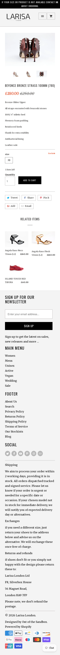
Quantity (10, 174)
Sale (7, 385)
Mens (8, 360)
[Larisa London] (18, 18)
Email (28, 206)
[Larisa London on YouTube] (20, 453)
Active (9, 370)
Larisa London (25, 615)
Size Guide (51, 153)
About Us (11, 401)
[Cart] (51, 16)
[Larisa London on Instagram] (33, 453)
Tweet (14, 197)
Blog (8, 436)
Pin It (46, 197)
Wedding (11, 380)
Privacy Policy (14, 411)
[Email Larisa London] (40, 453)
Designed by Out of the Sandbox (26, 622)
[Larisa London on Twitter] (7, 453)
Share (30, 197)
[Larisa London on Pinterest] (27, 453)
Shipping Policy (15, 421)
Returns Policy (15, 416)
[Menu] (42, 16)
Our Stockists (14, 431)
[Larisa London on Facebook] (14, 453)
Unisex (9, 365)
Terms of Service (16, 426)
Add (13, 206)
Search (9, 406)
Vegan (9, 375)
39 (9, 160)
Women (10, 355)
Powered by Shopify (18, 626)
